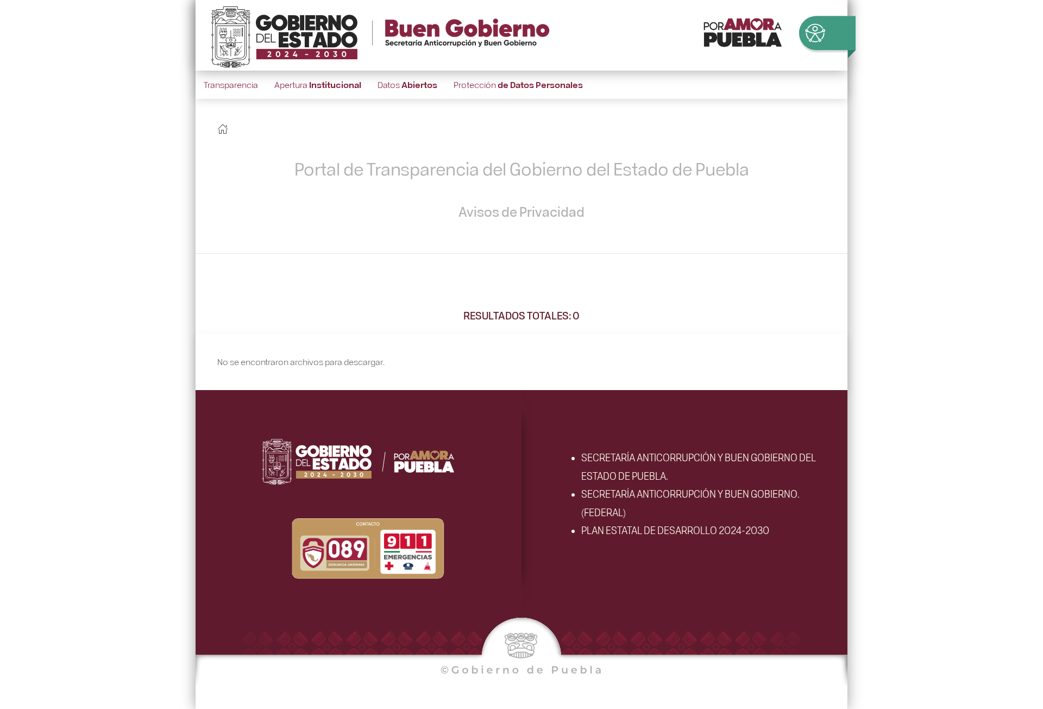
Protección (518, 84)
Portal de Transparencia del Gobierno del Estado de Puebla (521, 168)
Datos (407, 84)
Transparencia (231, 84)
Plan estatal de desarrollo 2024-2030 (675, 529)
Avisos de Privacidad (521, 211)
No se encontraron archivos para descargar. (301, 361)
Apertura (317, 84)
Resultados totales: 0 (521, 315)
